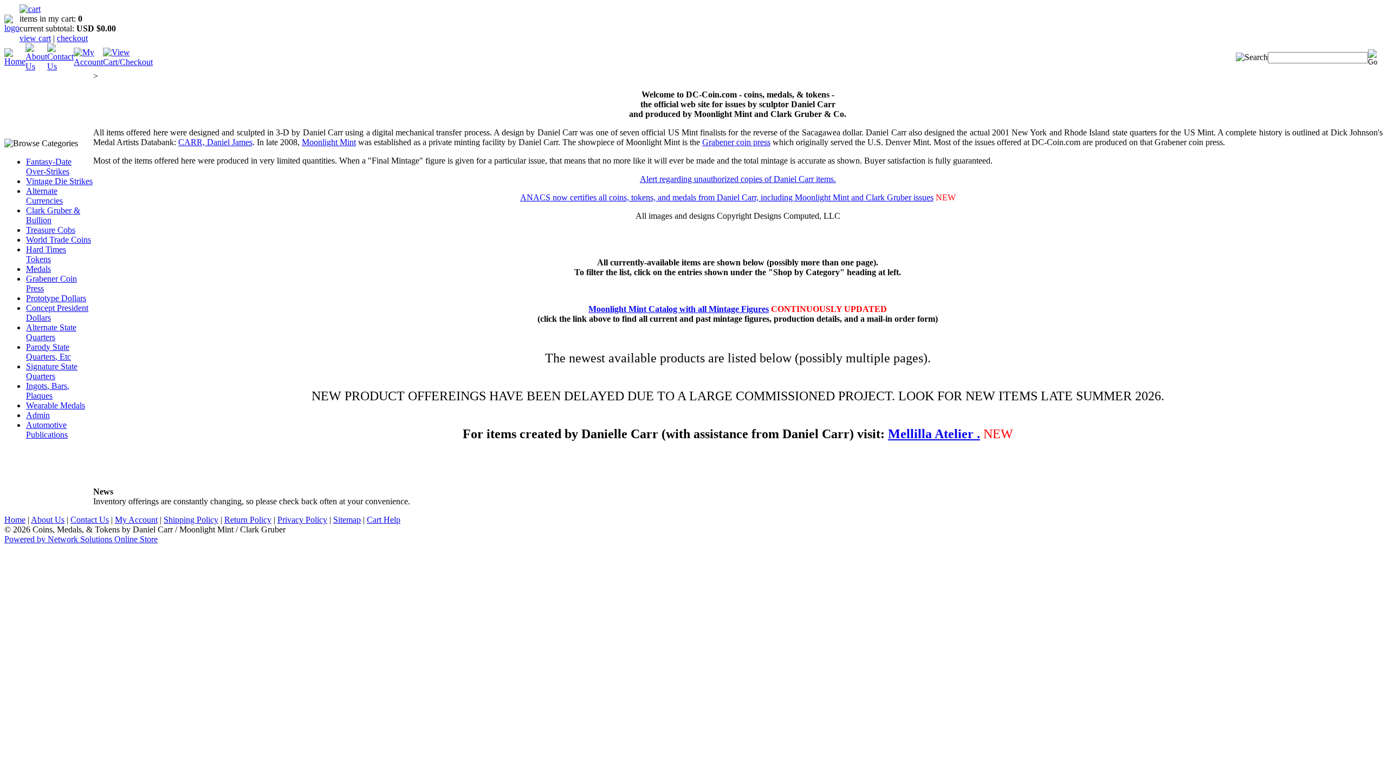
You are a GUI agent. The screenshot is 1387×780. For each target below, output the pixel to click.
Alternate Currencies (44, 195)
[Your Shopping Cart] (30, 9)
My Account (136, 519)
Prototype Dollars (56, 298)
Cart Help (383, 519)
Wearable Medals (55, 405)
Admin (38, 415)
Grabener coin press (736, 142)
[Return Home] (12, 27)
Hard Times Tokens (46, 254)
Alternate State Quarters (51, 332)
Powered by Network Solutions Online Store (81, 539)
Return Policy (247, 519)
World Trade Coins (58, 239)
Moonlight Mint (329, 142)
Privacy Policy (302, 519)
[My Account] (88, 62)
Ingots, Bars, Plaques (47, 390)
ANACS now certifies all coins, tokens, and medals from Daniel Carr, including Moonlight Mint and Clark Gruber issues (727, 197)
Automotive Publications (47, 429)
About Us (47, 519)
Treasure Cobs (50, 230)
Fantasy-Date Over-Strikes (49, 166)
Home (14, 519)
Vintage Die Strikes (59, 181)
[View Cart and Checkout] (128, 62)
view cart (35, 38)
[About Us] (36, 66)
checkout (72, 38)
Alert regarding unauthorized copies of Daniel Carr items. (738, 179)
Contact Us (89, 519)
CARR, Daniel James (215, 142)
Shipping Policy (191, 519)
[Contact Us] (60, 66)
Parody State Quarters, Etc (48, 351)
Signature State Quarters (51, 371)
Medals (38, 269)
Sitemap (347, 519)
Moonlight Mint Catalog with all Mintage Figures (678, 309)
